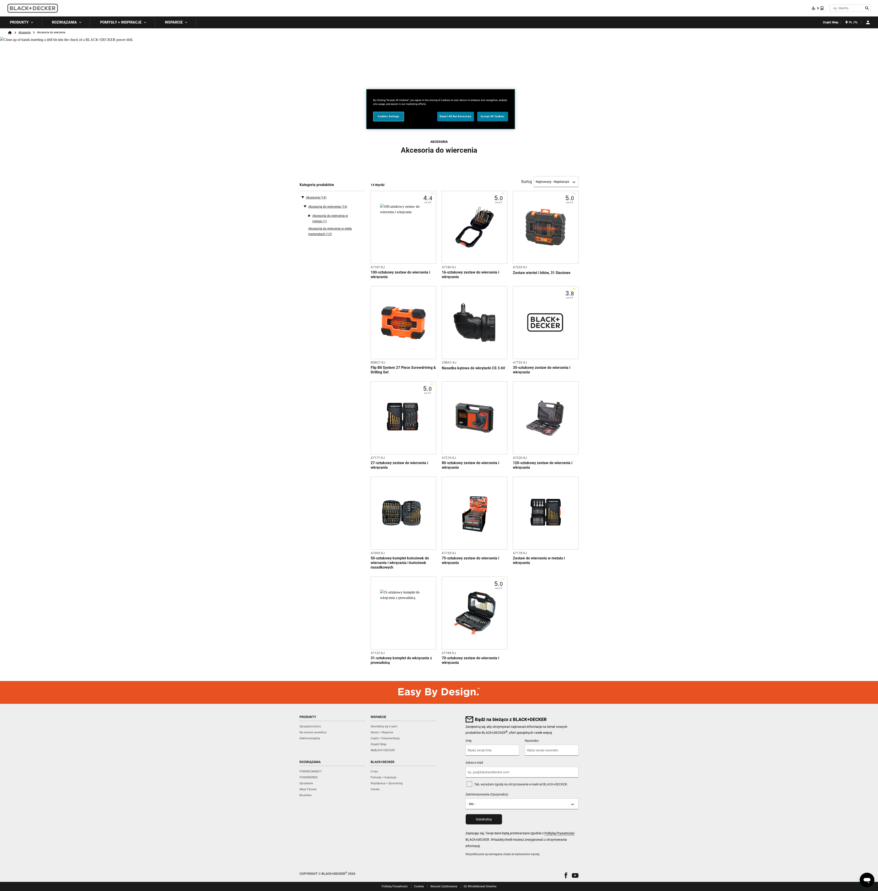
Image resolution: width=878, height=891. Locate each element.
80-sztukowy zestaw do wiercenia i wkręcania (470, 465)
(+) (305, 206)
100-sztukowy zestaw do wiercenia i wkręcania (400, 274)
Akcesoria (25, 32)
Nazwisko (532, 740)
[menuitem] (21, 22)
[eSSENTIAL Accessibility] (818, 8)
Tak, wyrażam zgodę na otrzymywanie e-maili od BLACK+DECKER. (521, 784)
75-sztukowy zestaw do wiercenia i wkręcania (470, 560)
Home (10, 32)
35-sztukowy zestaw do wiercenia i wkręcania (541, 369)
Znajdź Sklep (830, 22)
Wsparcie (174, 22)
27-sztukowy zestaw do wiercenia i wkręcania (399, 465)
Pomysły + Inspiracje (121, 22)
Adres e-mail (474, 762)
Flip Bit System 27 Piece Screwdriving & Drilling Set (403, 369)
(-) (302, 197)
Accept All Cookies (492, 116)
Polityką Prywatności (559, 833)
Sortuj (526, 181)
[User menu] (868, 22)
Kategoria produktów (317, 185)
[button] (566, 875)
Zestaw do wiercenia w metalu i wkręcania (539, 560)
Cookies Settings (388, 116)
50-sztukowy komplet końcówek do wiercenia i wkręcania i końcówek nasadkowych (400, 562)
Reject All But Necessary (455, 116)
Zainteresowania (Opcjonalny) (487, 794)
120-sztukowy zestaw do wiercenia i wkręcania (542, 465)
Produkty (19, 22)
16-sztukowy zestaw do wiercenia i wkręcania (470, 274)
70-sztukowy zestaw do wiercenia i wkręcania (470, 660)
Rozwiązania (64, 22)
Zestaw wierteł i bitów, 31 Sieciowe (541, 273)
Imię (468, 740)
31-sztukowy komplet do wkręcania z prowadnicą (401, 660)
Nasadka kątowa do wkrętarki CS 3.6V (473, 368)
